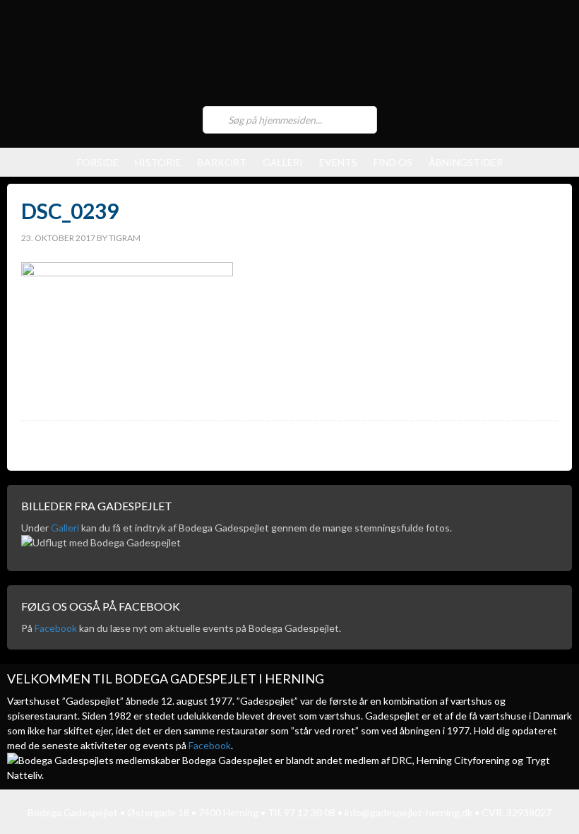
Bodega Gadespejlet (289, 56)
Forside (98, 162)
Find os (393, 162)
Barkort (222, 162)
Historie (158, 162)
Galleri (283, 162)
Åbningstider (466, 162)
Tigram (125, 238)
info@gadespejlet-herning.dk (408, 812)
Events (338, 162)
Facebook (56, 628)
